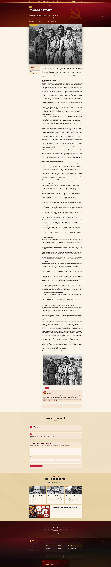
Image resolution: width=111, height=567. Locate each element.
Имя (31, 458)
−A (71, 1)
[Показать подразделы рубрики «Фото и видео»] (41, 1)
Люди (57, 1)
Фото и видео (38, 1)
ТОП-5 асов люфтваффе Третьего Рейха (55, 495)
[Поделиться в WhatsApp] (34, 73)
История (44, 1)
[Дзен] (81, 1)
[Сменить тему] (77, 1)
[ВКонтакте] (79, 1)
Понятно (46, 564)
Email (57, 458)
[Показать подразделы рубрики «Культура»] (55, 1)
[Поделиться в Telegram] (32, 73)
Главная (30, 4)
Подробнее (51, 564)
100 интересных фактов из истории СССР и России (64, 507)
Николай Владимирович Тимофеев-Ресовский (36, 496)
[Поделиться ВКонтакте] (29, 73)
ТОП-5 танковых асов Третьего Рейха (73, 495)
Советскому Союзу (51, 311)
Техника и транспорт (48, 1)
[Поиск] (69, 1)
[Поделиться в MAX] (36, 73)
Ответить (31, 430)
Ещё (60, 1)
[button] (55, 44)
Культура (54, 1)
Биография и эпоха (32, 69)
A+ (74, 1)
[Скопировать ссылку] (38, 73)
